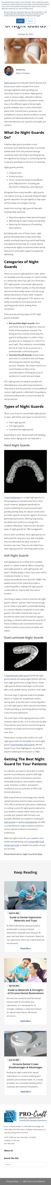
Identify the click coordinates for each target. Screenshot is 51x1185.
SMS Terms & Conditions (34, 1181)
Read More (26, 948)
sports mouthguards (28, 822)
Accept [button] (20, 21)
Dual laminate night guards (22, 744)
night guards (10, 822)
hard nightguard (13, 497)
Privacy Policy (12, 1181)
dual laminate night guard (17, 675)
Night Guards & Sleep (32, 854)
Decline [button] (30, 21)
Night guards (10, 83)
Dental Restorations (13, 854)
